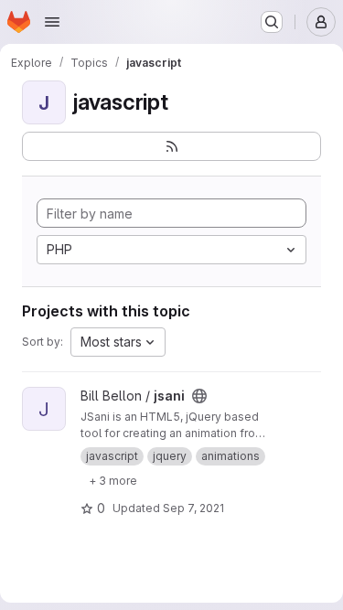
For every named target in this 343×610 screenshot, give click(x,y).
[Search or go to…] (272, 22)
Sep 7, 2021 (193, 508)
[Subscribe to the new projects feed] (171, 146)
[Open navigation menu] (52, 22)
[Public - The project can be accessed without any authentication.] (199, 396)
